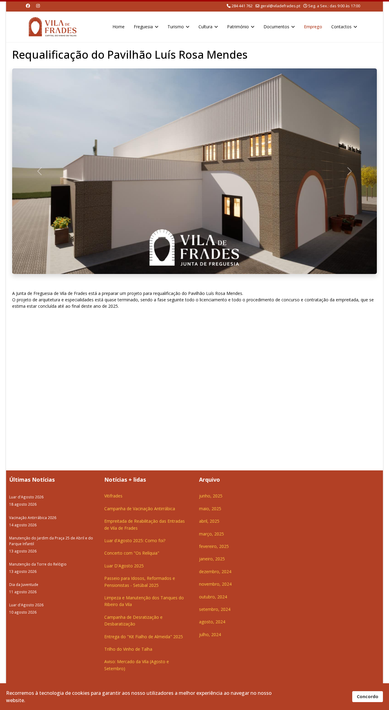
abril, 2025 (209, 521)
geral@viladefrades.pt (280, 6)
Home (118, 26)
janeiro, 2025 (212, 559)
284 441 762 (242, 6)
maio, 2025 (210, 508)
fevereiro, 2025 (214, 546)
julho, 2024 (210, 634)
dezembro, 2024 (215, 571)
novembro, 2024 (215, 584)
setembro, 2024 (214, 609)
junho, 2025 (210, 496)
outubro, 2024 (213, 597)
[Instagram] (38, 6)
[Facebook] (28, 6)
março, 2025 (211, 534)
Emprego (313, 26)
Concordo (367, 696)
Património (238, 26)
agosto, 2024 (212, 622)
